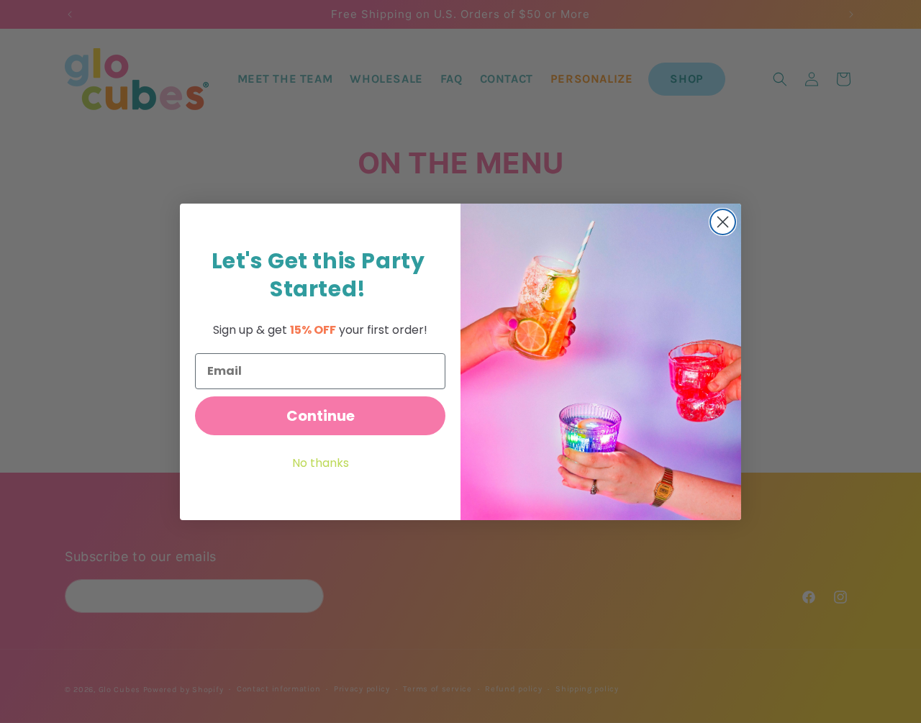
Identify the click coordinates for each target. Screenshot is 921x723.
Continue (320, 416)
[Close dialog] (722, 222)
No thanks (320, 463)
